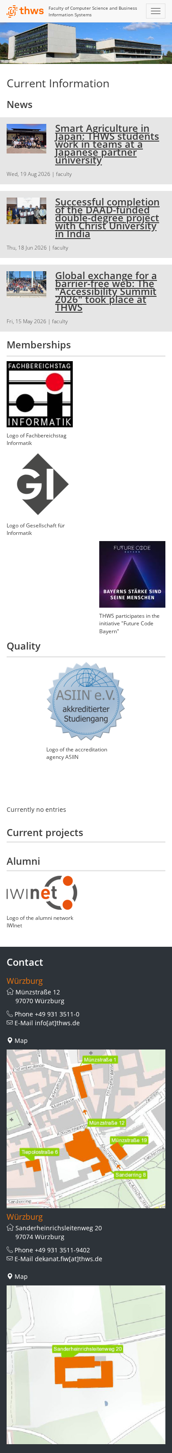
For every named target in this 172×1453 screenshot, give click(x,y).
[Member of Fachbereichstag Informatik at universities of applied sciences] (40, 394)
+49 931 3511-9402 (62, 1250)
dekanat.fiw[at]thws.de (68, 1259)
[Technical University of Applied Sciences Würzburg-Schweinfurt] (25, 11)
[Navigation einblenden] (155, 11)
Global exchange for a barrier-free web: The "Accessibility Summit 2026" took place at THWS (106, 291)
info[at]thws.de (57, 1023)
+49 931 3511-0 (57, 1014)
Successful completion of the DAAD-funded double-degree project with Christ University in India (107, 217)
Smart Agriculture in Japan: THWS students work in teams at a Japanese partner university (107, 143)
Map (21, 1040)
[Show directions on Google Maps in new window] (86, 1129)
